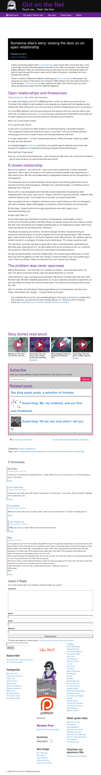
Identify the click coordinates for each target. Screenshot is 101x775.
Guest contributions (18, 57)
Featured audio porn (15, 676)
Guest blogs (65, 15)
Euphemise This (73, 649)
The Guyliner (72, 739)
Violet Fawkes (72, 708)
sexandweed (13, 505)
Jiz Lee (69, 663)
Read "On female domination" (48, 729)
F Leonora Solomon (74, 651)
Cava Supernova (15, 487)
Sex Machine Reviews (75, 695)
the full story (31, 145)
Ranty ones (11, 690)
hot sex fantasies (64, 78)
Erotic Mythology (73, 646)
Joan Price (71, 666)
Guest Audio (11, 683)
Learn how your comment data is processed (56, 640)
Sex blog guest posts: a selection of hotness (42, 392)
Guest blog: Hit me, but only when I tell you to (47, 425)
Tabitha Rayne (72, 700)
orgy (39, 113)
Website (11, 628)
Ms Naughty (71, 673)
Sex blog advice (13, 693)
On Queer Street (73, 686)
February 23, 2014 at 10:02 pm (17, 490)
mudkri (69, 676)
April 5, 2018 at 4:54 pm (15, 540)
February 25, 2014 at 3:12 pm (17, 508)
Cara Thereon (42, 758)
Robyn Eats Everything (75, 691)
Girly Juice (71, 656)
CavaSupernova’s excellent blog (34, 302)
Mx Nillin (70, 678)
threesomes (18, 97)
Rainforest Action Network (77, 756)
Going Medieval (73, 727)
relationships (25, 451)
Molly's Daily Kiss (73, 671)
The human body (13, 695)
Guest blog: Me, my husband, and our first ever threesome (46, 407)
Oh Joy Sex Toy (73, 683)
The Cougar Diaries (74, 705)
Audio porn (13, 15)
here (60, 299)
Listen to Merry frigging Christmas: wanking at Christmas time (61, 345)
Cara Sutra (41, 755)
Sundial (34, 360)
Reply (10, 481)
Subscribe (86, 379)
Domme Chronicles (44, 762)
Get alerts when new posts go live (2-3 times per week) (20, 660)
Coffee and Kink (43, 760)
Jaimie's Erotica (73, 661)
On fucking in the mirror (22, 439)
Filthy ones (11, 678)
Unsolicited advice (14, 698)
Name (11, 613)
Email (11, 621)
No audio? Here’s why (33, 15)
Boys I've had (12, 673)
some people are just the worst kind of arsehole (52, 451)
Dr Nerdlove (71, 724)
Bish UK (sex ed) (73, 722)
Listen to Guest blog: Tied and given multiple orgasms (83, 345)
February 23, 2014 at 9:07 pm (17, 471)
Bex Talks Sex (42, 753)
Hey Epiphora (72, 659)
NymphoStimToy (73, 681)
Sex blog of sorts (73, 693)
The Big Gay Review (75, 703)
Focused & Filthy (73, 654)
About (78, 15)
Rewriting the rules (74, 732)
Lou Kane (70, 668)
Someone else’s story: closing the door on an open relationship (47, 44)
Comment (12, 588)
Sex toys (52, 15)
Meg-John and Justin (75, 729)
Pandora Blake (72, 688)
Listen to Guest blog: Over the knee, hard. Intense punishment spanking (40, 345)
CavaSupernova (46, 64)
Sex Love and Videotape (76, 734)
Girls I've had (12, 681)
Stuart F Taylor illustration (77, 737)
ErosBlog (70, 644)
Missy (77, 358)
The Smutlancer (73, 742)
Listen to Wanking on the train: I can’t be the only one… (18, 345)
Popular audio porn (14, 688)
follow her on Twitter (59, 302)
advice (16, 451)
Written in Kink (72, 710)
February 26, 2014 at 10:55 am (18, 524)
